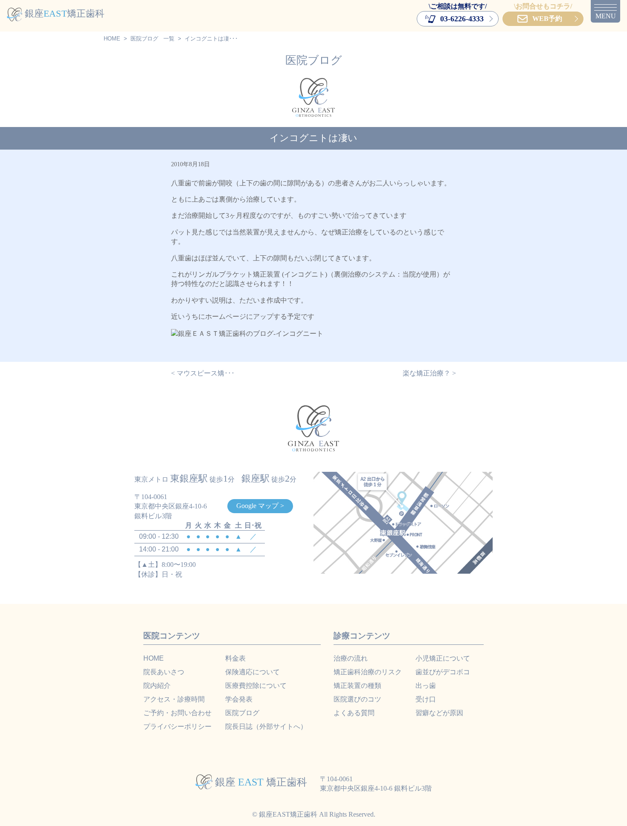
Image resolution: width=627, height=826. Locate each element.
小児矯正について (442, 658)
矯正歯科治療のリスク (368, 672)
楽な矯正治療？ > (429, 373)
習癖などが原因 (439, 712)
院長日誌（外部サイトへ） (266, 726)
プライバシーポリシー (177, 726)
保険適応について (252, 672)
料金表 (235, 658)
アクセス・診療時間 (174, 699)
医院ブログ (144, 38)
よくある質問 (354, 712)
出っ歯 (425, 685)
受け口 (425, 699)
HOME (112, 38)
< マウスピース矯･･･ (203, 373)
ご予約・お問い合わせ (177, 712)
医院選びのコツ (357, 699)
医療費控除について (256, 685)
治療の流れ (351, 658)
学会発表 (239, 699)
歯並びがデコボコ (442, 672)
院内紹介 (157, 685)
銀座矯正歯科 (64, 13)
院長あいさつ (163, 672)
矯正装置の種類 (357, 685)
